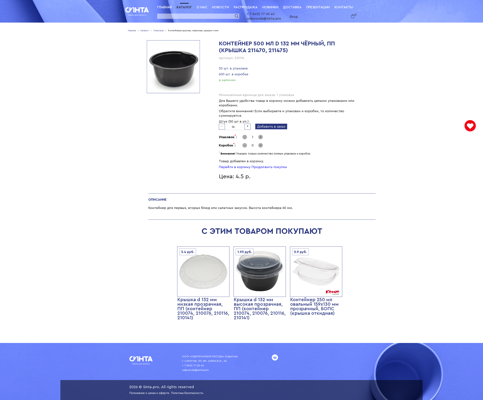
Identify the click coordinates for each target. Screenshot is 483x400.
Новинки (270, 7)
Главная (164, 7)
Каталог (184, 7)
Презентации (318, 7)
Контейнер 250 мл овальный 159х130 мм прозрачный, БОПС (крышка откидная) (314, 306)
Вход (294, 16)
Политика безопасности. (187, 393)
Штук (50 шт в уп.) (234, 121)
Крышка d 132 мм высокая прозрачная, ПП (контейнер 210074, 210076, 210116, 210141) (260, 308)
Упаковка (158, 30)
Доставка (292, 7)
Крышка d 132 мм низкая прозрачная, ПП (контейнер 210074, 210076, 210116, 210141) (203, 308)
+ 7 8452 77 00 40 (261, 14)
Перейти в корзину (235, 167)
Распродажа (246, 7)
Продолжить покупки (269, 167)
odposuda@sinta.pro (264, 18)
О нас (202, 7)
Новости (220, 7)
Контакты (344, 7)
